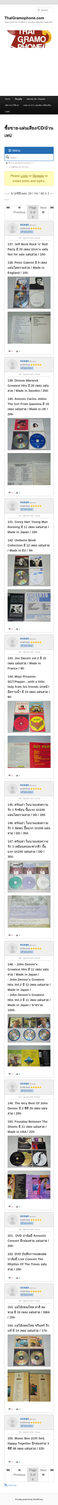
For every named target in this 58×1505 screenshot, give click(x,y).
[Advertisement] (29, 71)
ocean (24, 224)
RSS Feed (12, 1485)
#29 (20, 1301)
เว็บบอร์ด (18, 99)
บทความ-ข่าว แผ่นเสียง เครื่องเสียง (37, 105)
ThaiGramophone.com (24, 17)
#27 (20, 1097)
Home (7, 99)
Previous (19, 212)
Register (38, 176)
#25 (20, 798)
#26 (20, 958)
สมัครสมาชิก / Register (36, 99)
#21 (20, 238)
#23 (20, 516)
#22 (20, 374)
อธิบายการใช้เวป (12, 105)
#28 (20, 1229)
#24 (20, 652)
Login (7, 111)
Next (43, 207)
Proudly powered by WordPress (29, 1499)
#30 (20, 1432)
